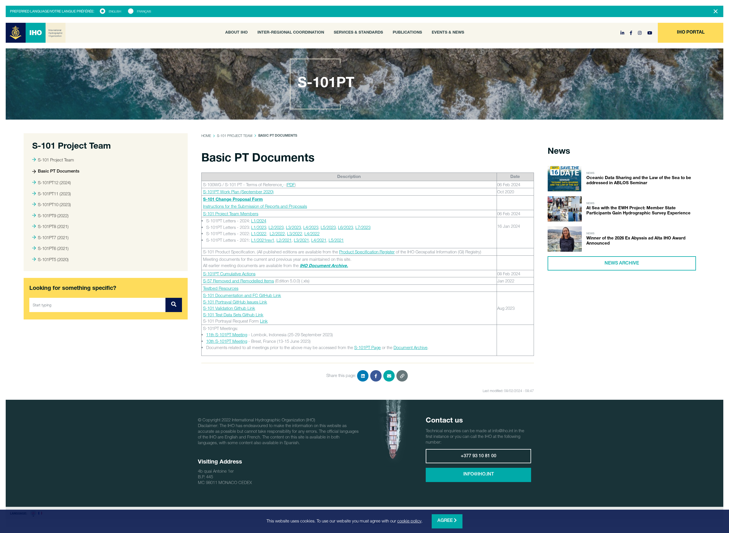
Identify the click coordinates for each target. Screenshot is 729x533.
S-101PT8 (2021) (53, 226)
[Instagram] (640, 32)
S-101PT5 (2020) (53, 259)
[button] (690, 33)
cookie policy (409, 520)
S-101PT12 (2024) (54, 182)
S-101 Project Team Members (230, 213)
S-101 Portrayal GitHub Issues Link (235, 301)
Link (264, 320)
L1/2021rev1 (262, 240)
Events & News (448, 33)
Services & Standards (358, 33)
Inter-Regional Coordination (290, 33)
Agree (445, 521)
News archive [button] (622, 263)
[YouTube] (649, 32)
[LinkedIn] (623, 32)
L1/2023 (258, 227)
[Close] (715, 11)
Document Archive (410, 347)
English (115, 11)
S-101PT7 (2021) (53, 237)
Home (206, 136)
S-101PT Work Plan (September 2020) (238, 191)
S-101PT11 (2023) (54, 193)
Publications (407, 33)
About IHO (236, 33)
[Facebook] (631, 32)
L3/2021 (301, 240)
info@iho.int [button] (478, 474)
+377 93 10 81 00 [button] (478, 456)
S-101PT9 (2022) (53, 215)
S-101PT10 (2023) (54, 204)
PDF (291, 184)
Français (144, 11)
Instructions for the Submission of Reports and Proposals (255, 206)
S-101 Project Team (56, 159)
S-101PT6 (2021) (53, 248)
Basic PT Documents (58, 171)
